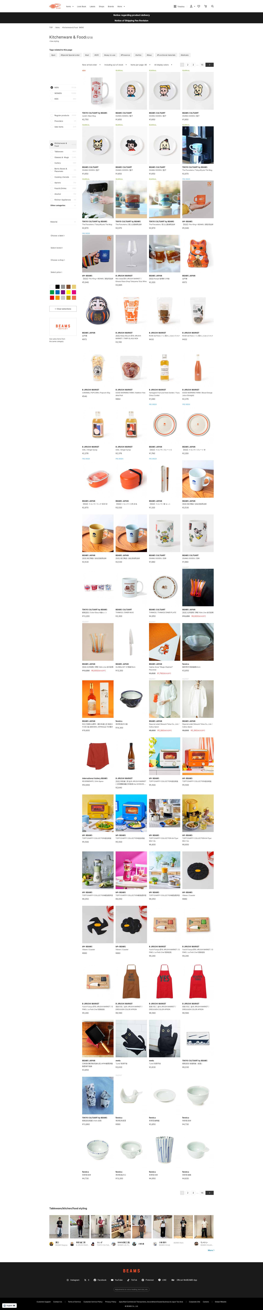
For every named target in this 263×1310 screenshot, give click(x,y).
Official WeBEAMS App (187, 1280)
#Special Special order (70, 55)
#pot (53, 55)
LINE (164, 1280)
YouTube (119, 1280)
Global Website (220, 1302)
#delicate (185, 55)
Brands (111, 6)
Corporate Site (194, 1302)
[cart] (205, 6)
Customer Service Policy (93, 1302)
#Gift (97, 55)
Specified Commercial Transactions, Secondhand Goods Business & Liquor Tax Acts (151, 1302)
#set (87, 55)
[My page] (192, 6)
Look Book (81, 6)
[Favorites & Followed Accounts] (198, 6)
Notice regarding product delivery (131, 15)
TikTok (134, 1280)
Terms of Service (74, 1302)
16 (202, 65)
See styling (54, 41)
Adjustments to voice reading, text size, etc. (131, 1289)
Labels (92, 6)
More (210, 1250)
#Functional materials (166, 55)
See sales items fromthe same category (57, 340)
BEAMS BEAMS (55, 6)
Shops (101, 6)
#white (138, 55)
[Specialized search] (212, 6)
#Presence (125, 55)
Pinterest (150, 1280)
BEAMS (131, 1270)
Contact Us (57, 1302)
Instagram (74, 1280)
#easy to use (109, 55)
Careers (206, 1302)
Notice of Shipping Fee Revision (131, 20)
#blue (149, 55)
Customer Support (44, 1302)
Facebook (102, 1280)
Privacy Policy (110, 1302)
